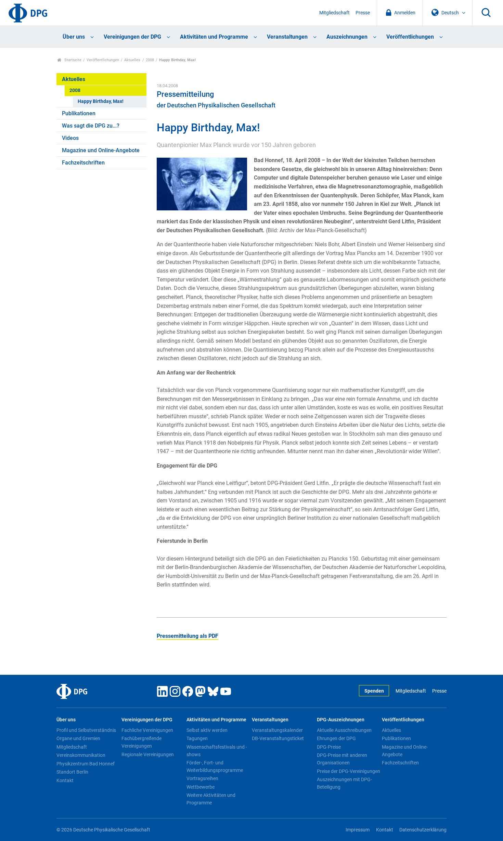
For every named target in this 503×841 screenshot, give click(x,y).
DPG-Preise (329, 747)
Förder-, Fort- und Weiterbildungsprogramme (214, 766)
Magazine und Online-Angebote (101, 150)
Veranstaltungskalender (277, 730)
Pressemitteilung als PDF (187, 636)
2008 (150, 60)
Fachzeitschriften (83, 162)
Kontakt (65, 780)
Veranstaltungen (287, 37)
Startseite (72, 60)
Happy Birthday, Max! (101, 101)
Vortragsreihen (202, 778)
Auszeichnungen (346, 37)
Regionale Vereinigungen (147, 754)
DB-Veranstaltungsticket (278, 738)
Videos (70, 138)
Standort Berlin (72, 772)
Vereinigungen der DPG (132, 37)
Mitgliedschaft (334, 13)
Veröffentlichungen (410, 37)
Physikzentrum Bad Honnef (85, 763)
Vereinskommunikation (80, 755)
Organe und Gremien (78, 738)
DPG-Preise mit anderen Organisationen (342, 758)
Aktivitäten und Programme (214, 37)
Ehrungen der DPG (336, 738)
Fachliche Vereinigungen (147, 730)
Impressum (358, 830)
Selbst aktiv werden (207, 730)
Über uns (74, 37)
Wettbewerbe (200, 787)
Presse (363, 13)
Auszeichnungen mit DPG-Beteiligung (344, 783)
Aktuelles (132, 60)
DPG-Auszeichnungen (340, 720)
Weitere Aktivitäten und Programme (210, 798)
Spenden (374, 691)
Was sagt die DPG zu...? (90, 125)
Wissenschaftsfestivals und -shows (216, 750)
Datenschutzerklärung (423, 830)
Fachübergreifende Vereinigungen (141, 742)
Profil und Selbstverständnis (86, 730)
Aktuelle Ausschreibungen (344, 730)
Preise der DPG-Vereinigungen (348, 771)
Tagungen (197, 738)
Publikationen (78, 113)
